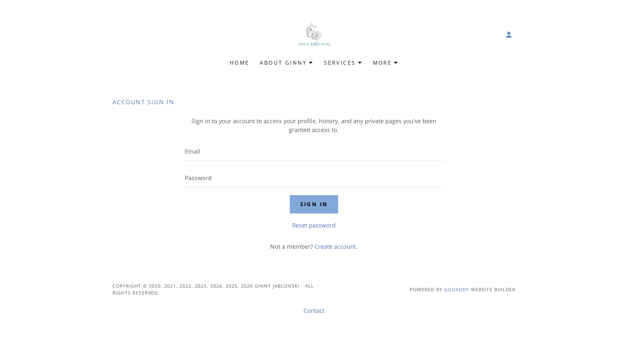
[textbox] (313, 151)
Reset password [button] (314, 225)
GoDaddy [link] (456, 289)
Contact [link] (314, 310)
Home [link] (240, 62)
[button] (508, 34)
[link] (314, 34)
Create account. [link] (336, 246)
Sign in (314, 204)
